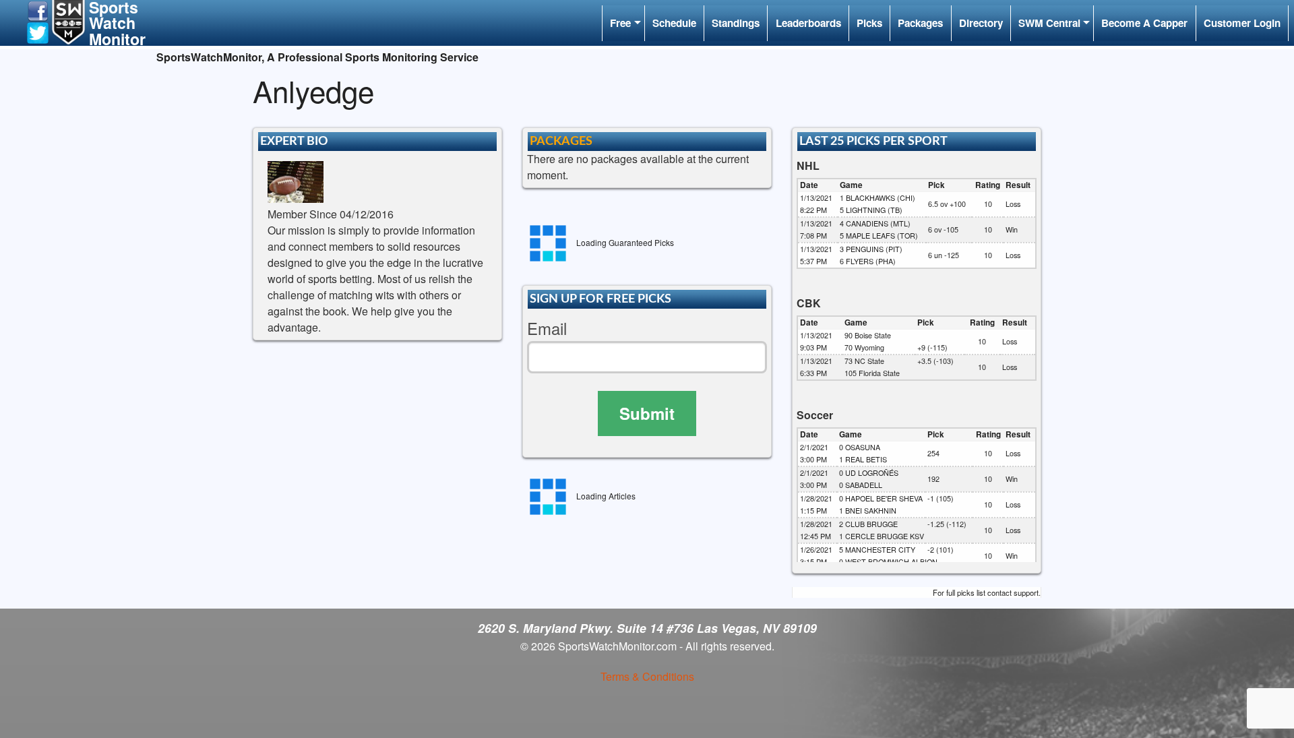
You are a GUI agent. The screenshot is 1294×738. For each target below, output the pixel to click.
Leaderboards (808, 23)
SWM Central (1049, 23)
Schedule (674, 23)
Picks (869, 23)
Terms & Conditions (647, 676)
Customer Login (1242, 23)
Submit (647, 413)
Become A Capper (1144, 23)
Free (620, 23)
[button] (38, 10)
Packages (920, 23)
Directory (981, 23)
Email (547, 328)
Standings (736, 23)
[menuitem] (623, 23)
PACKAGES (561, 141)
